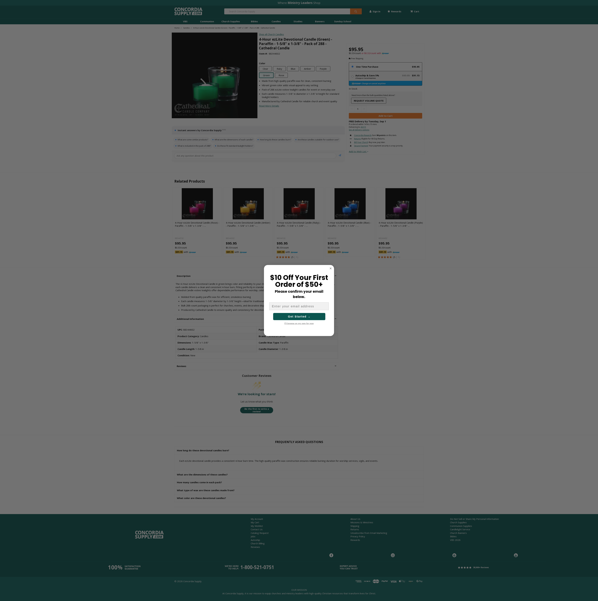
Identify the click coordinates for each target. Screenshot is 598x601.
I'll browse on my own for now (299, 323)
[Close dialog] (330, 268)
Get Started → (299, 316)
